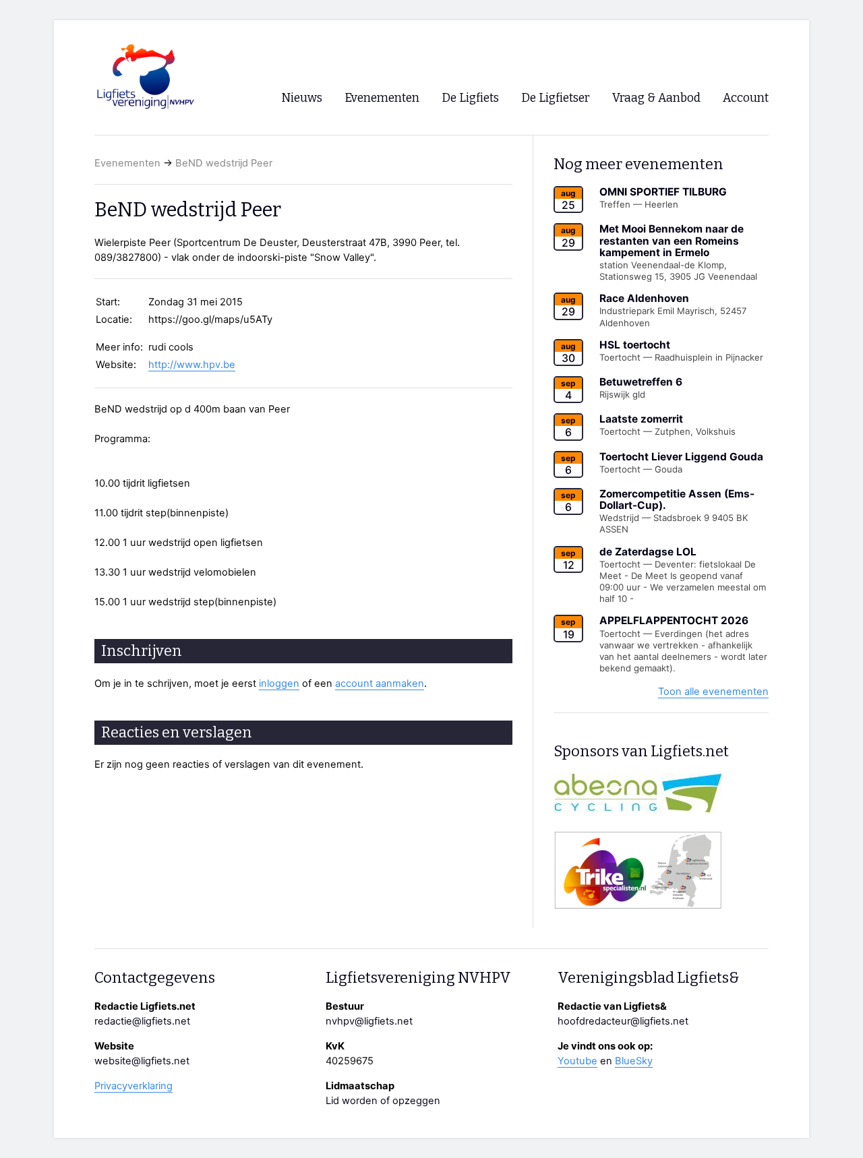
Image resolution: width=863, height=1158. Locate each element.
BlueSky (634, 1061)
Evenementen (127, 163)
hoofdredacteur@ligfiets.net (623, 1021)
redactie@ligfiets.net (142, 1021)
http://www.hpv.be (191, 365)
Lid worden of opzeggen (383, 1101)
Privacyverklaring (133, 1086)
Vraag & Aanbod (656, 98)
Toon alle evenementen (713, 691)
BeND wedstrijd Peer (223, 163)
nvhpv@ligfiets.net (369, 1021)
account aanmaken (379, 683)
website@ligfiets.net (141, 1061)
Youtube (577, 1061)
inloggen (279, 683)
